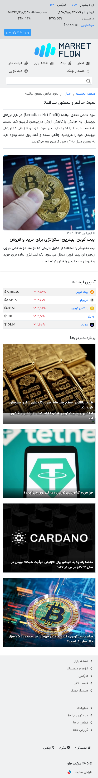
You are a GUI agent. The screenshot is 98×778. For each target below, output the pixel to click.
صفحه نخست (86, 94)
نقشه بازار (41, 63)
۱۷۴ (52, 5)
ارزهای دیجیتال (77, 668)
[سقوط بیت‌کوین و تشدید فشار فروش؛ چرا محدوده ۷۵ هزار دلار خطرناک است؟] (49, 612)
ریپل (91, 316)
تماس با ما (80, 722)
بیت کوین (87, 25)
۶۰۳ (74, 5)
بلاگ (63, 63)
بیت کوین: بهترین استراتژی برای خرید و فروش (52, 240)
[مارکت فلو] (62, 50)
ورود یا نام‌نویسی (17, 32)
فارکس (83, 676)
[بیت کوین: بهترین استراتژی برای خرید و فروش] (49, 193)
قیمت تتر (16, 63)
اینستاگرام (81, 748)
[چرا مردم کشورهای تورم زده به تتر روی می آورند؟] (49, 463)
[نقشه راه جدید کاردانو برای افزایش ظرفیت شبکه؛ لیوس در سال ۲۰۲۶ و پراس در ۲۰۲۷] (49, 537)
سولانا (84, 325)
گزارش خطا (80, 730)
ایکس (47, 748)
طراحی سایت (83, 772)
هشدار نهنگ (76, 71)
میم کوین (16, 71)
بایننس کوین (79, 308)
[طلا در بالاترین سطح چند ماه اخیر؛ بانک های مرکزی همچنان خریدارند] (49, 378)
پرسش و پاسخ (78, 715)
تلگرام (63, 748)
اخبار (81, 63)
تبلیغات (82, 708)
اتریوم (84, 300)
